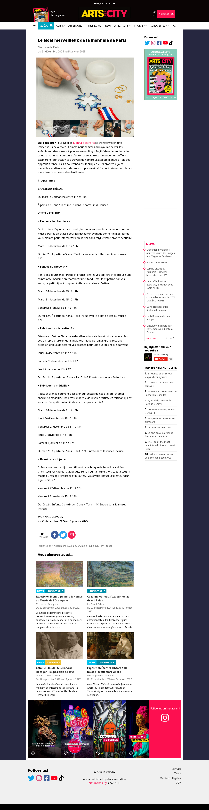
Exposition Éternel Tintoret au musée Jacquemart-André (107, 670)
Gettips (154, 13)
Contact (176, 769)
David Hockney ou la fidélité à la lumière (157, 308)
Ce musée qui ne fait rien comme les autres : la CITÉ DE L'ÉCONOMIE (160, 297)
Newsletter (166, 13)
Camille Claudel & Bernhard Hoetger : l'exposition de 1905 (55, 670)
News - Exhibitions (117, 25)
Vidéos (44, 25)
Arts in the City (97, 783)
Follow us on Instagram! (165, 708)
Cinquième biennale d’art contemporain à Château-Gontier (160, 329)
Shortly (139, 25)
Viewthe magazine (57, 13)
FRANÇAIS (98, 3)
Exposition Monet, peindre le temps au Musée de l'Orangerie (59, 598)
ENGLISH (110, 3)
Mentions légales (170, 778)
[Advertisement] (160, 154)
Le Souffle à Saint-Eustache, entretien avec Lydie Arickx (159, 284)
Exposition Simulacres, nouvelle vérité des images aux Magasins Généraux (160, 253)
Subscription (159, 25)
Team (177, 773)
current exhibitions (69, 25)
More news (151, 338)
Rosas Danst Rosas (156, 262)
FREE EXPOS (94, 25)
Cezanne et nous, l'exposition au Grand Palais (108, 598)
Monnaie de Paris (84, 143)
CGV (178, 782)
